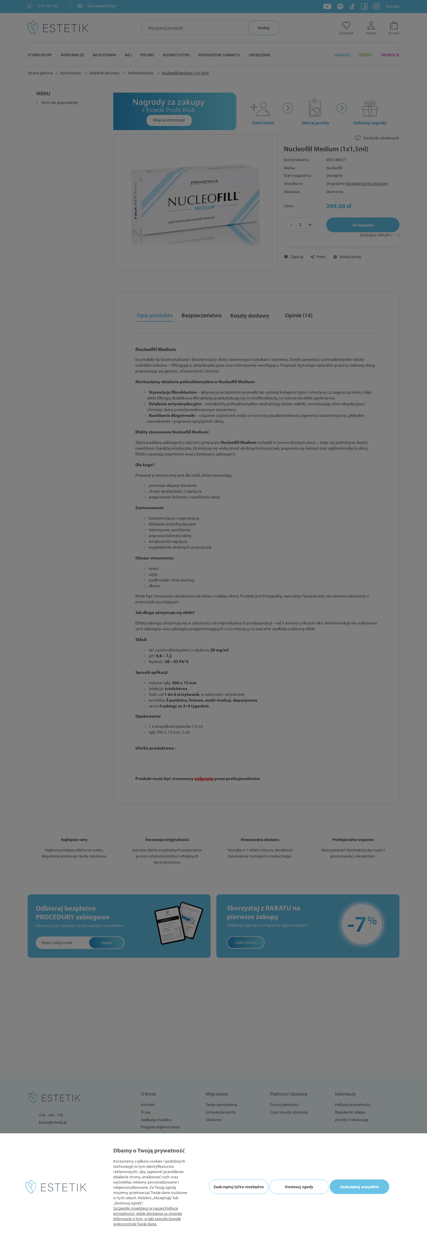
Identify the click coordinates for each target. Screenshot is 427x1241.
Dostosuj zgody (299, 1186)
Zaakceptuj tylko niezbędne (239, 1186)
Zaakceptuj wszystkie (359, 1186)
